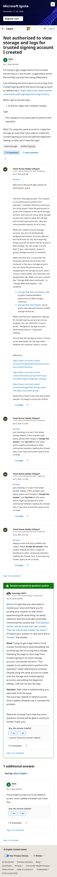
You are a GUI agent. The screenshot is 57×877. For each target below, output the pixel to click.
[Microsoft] (28, 28)
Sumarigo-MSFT (19, 593)
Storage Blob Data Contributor (31, 292)
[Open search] (45, 28)
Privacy (18, 865)
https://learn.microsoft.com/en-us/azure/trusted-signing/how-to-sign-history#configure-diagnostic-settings (30, 375)
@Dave (9, 604)
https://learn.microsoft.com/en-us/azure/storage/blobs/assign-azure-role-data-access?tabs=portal (30, 387)
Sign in (52, 28)
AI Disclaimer (8, 862)
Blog (38, 862)
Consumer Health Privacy (37, 865)
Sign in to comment (12, 576)
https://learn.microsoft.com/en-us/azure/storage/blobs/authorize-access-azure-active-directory (31, 363)
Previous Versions (25, 862)
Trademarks (42, 869)
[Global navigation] (2, 28)
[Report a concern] (5, 159)
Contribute (7, 865)
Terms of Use (8, 869)
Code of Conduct (24, 869)
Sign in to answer (11, 840)
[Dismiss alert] (53, 4)
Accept (10, 637)
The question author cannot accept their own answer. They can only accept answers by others (27, 626)
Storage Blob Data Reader (29, 305)
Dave (10, 59)
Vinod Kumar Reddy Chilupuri (26, 169)
